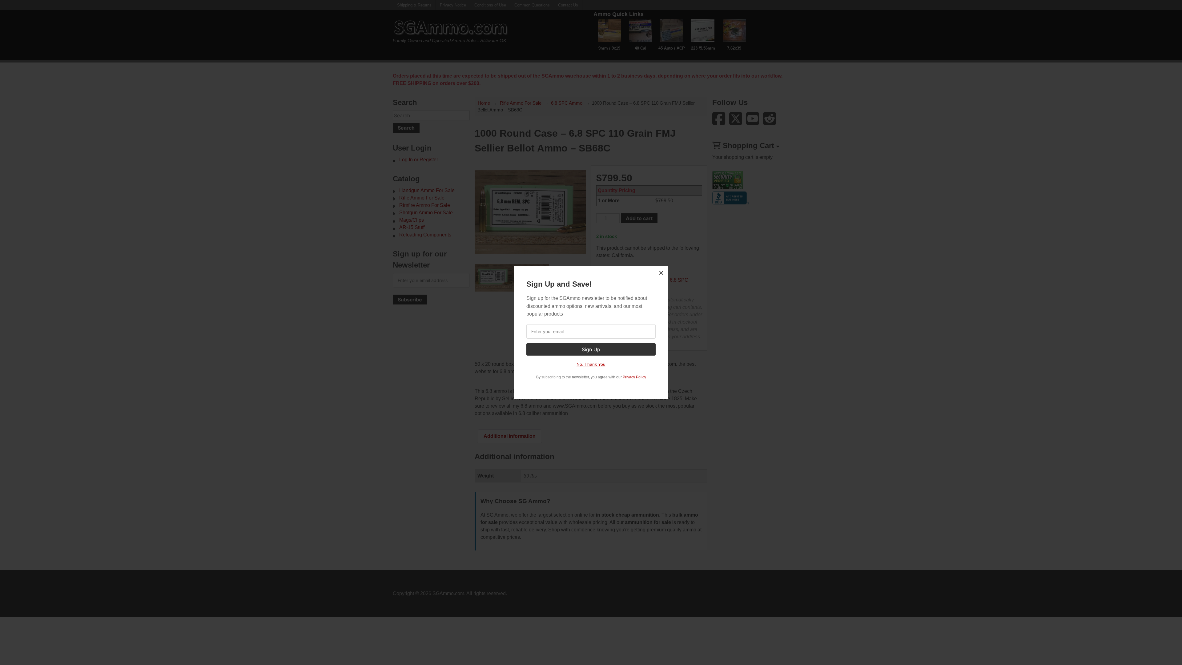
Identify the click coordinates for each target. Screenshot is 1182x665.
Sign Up (591, 349)
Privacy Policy (634, 377)
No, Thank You (591, 364)
